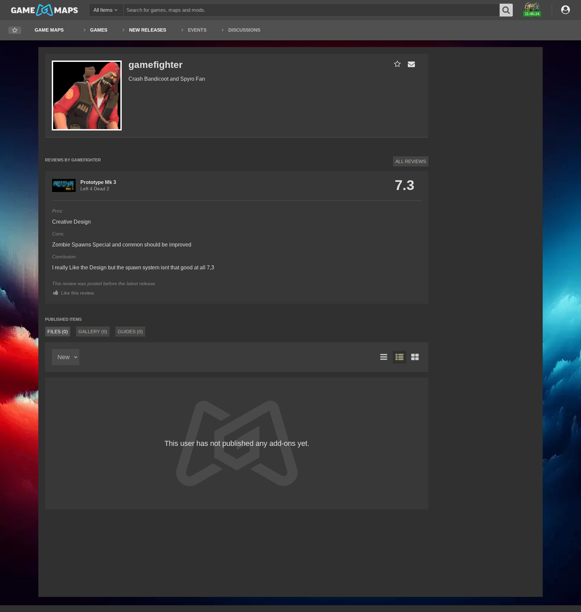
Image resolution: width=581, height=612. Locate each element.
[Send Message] (410, 64)
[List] (384, 357)
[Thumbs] (415, 357)
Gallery (92, 331)
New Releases (147, 30)
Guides (130, 331)
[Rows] (399, 357)
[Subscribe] (396, 64)
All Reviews (410, 161)
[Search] (506, 10)
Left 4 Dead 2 (94, 188)
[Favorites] (14, 30)
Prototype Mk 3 (98, 182)
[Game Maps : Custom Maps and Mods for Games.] (44, 9)
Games (98, 30)
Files (57, 331)
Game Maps (49, 30)
